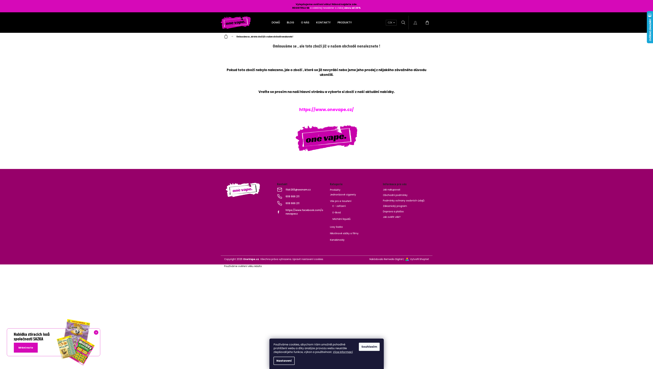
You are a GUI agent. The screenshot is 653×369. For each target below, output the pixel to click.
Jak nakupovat (391, 189)
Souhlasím (369, 347)
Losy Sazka (336, 227)
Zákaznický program (395, 206)
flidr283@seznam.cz (298, 189)
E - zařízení (339, 206)
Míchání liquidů (341, 219)
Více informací (343, 352)
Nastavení (284, 361)
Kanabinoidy (337, 240)
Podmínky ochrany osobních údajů (403, 200)
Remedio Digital (393, 259)
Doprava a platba (393, 211)
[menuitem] (275, 22)
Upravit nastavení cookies (307, 259)
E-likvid (337, 212)
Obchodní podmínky (395, 195)
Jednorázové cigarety (343, 194)
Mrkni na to (25, 347)
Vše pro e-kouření (340, 201)
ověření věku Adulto (250, 266)
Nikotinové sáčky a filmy (344, 233)
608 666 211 (292, 196)
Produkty (335, 190)
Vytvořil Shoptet (419, 259)
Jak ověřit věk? (392, 217)
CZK (390, 22)
